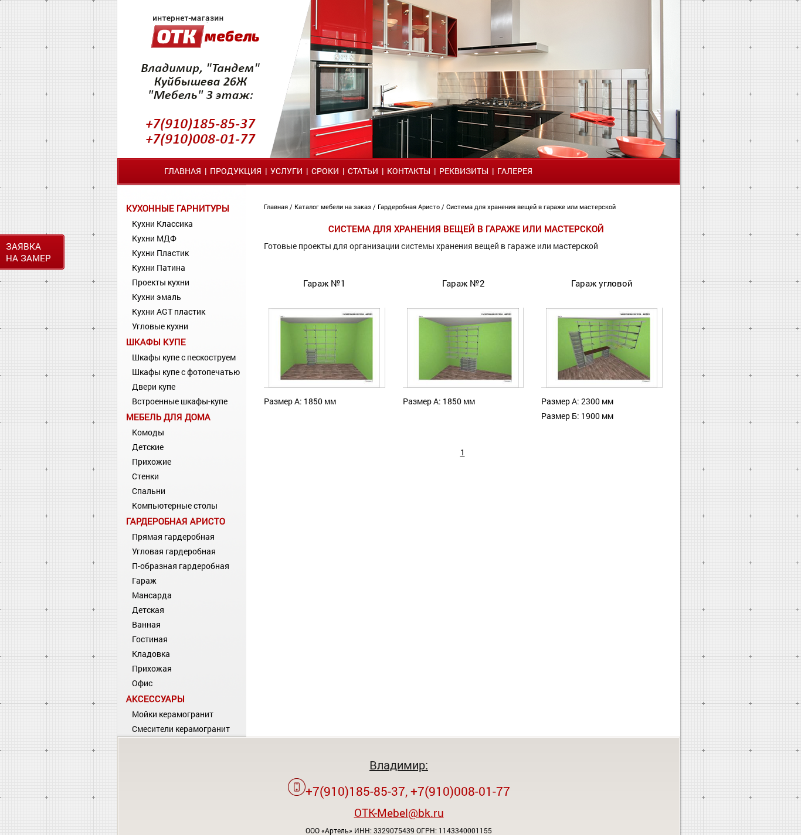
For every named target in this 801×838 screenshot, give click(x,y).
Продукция (236, 170)
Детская (148, 609)
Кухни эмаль (156, 296)
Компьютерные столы (175, 505)
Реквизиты (463, 170)
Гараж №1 (324, 283)
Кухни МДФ (154, 238)
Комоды (148, 432)
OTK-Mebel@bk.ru (399, 812)
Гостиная (150, 639)
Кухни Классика (162, 223)
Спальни (148, 490)
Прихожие (151, 461)
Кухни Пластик (160, 252)
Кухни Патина (158, 267)
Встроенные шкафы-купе (180, 401)
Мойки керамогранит (172, 714)
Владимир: (398, 764)
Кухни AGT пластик (168, 311)
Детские (148, 446)
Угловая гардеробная (174, 551)
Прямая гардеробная (173, 536)
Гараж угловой (602, 283)
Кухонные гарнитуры (177, 208)
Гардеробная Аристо (175, 521)
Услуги (286, 170)
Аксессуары (155, 698)
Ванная (146, 624)
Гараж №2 (463, 283)
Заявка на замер (28, 252)
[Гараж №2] (462, 384)
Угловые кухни (160, 326)
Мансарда (152, 595)
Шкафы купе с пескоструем (184, 357)
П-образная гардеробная (180, 565)
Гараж (144, 580)
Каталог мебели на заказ (333, 206)
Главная (182, 170)
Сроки (325, 170)
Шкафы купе (156, 342)
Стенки (145, 476)
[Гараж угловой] (601, 384)
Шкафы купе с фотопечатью (186, 371)
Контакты (408, 170)
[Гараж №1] (324, 384)
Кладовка (151, 653)
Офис (142, 683)
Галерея (514, 170)
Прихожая (152, 668)
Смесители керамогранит (181, 728)
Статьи (363, 170)
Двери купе (153, 386)
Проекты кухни (160, 282)
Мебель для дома (168, 417)
